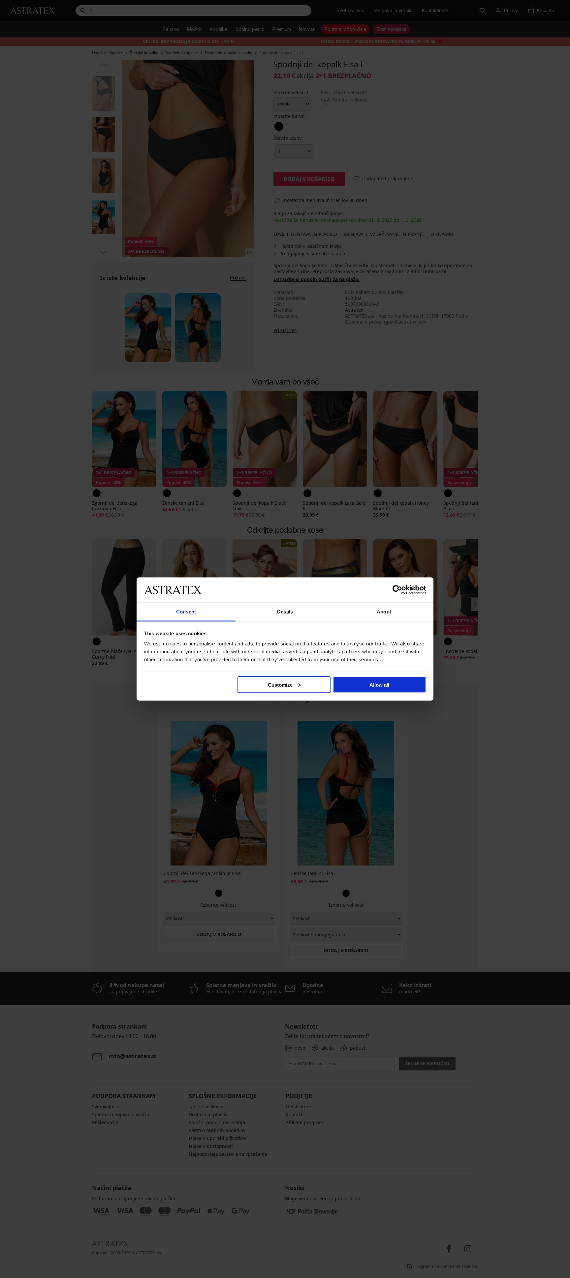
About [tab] (384, 611)
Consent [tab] (186, 611)
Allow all (379, 684)
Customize (280, 684)
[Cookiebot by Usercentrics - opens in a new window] (397, 590)
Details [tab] (285, 611)
